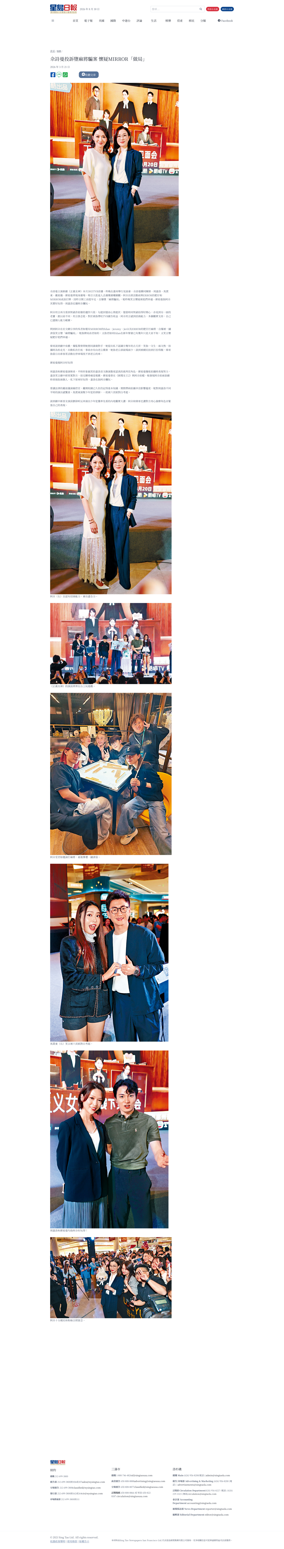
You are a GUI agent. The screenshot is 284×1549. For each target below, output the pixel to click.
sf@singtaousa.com (142, 1475)
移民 (191, 20)
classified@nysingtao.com (87, 1487)
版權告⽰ (84, 1541)
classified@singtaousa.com (148, 1486)
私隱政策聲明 (57, 1541)
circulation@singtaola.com (202, 1493)
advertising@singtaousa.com (149, 1481)
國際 (113, 20)
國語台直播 (227, 9)
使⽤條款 (72, 1541)
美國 (101, 20)
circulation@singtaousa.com (132, 1496)
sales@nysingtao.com (93, 1481)
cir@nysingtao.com (92, 1493)
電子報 (88, 20)
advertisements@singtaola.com (194, 1484)
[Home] (52, 51)
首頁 (75, 20)
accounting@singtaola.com (202, 1503)
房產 (180, 20)
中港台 (126, 20)
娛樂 (168, 20)
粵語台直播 (212, 9)
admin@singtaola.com (218, 1475)
